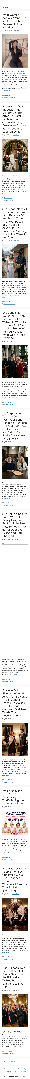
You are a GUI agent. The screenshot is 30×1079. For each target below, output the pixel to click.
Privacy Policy (22, 1069)
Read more (7, 90)
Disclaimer (15, 1073)
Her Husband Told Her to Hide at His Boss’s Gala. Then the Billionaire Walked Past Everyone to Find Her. (13, 977)
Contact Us (14, 1069)
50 (9, 1061)
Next (13, 1061)
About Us (6, 1069)
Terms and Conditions (10, 1071)
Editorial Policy (22, 1071)
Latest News (8, 95)
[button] (26, 7)
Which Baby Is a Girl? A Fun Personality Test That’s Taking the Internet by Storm (13, 797)
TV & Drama (8, 198)
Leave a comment (9, 97)
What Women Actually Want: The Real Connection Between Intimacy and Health (14, 21)
